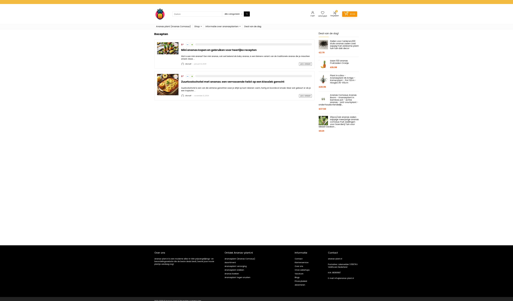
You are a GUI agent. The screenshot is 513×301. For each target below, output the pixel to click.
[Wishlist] (322, 13)
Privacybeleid (301, 281)
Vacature (299, 273)
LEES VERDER (305, 64)
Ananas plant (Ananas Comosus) (173, 26)
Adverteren (300, 285)
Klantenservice (301, 262)
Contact (299, 258)
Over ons (299, 266)
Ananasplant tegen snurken (237, 277)
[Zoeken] (247, 14)
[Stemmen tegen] (187, 44)
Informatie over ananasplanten (221, 26)
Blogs (297, 277)
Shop (197, 26)
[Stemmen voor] (192, 44)
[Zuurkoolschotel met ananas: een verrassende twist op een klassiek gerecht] (167, 75)
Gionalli (188, 64)
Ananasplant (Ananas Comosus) (240, 258)
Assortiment (230, 262)
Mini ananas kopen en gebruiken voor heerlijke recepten (219, 50)
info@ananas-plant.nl (344, 278)
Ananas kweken (232, 273)
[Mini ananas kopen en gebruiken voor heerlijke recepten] (167, 43)
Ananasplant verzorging (236, 266)
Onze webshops (302, 270)
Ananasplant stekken (234, 270)
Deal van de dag (252, 26)
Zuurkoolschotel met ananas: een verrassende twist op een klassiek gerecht (232, 82)
